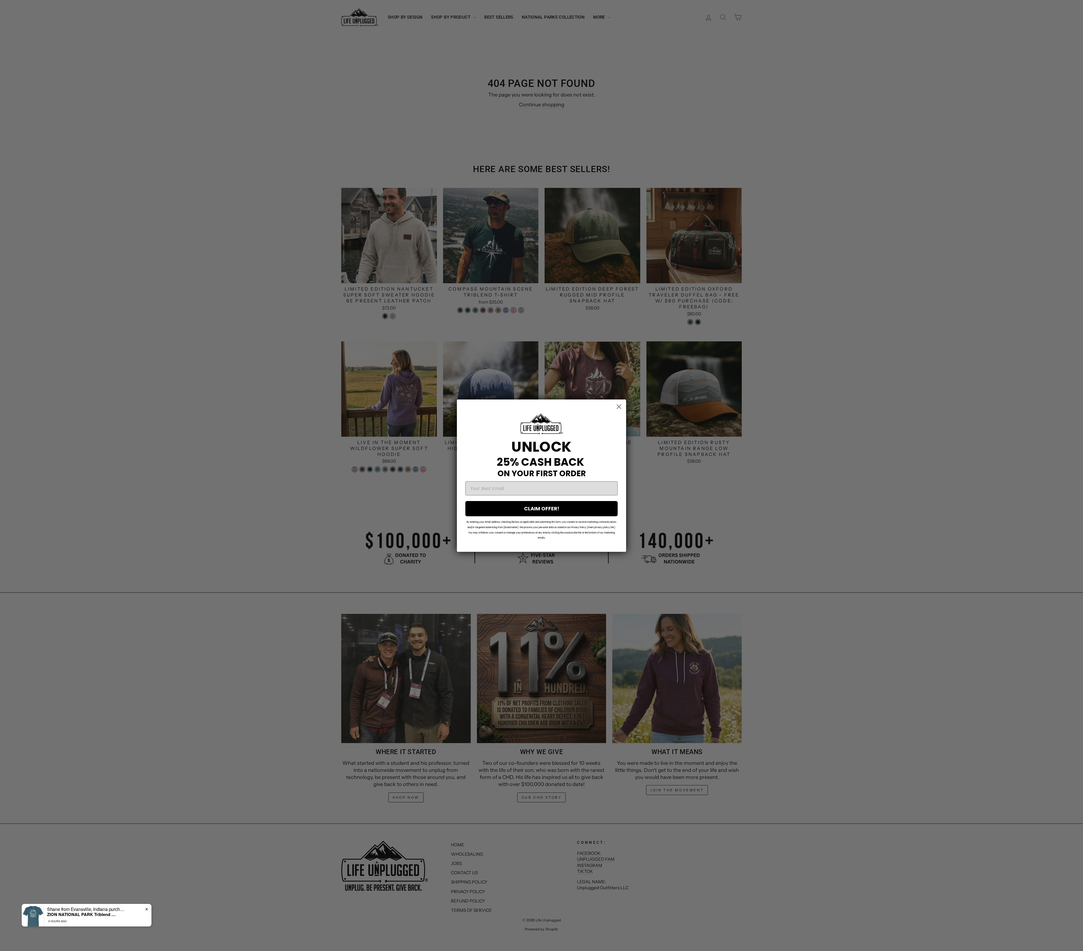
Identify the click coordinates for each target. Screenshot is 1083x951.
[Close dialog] (619, 407)
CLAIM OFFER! (541, 508)
